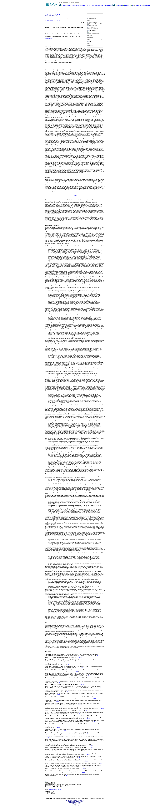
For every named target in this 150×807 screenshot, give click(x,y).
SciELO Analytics (92, 18)
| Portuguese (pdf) (98, 23)
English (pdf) (92, 23)
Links (97, 655)
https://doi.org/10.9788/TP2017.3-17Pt (52, 20)
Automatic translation (93, 32)
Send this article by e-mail (94, 33)
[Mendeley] (88, 41)
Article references (92, 27)
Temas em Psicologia (52, 14)
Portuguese (94, 22)
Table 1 (75, 195)
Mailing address (48, 38)
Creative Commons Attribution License (97, 798)
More (90, 41)
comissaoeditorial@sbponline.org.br (75, 805)
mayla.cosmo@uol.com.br (55, 789)
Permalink (91, 45)
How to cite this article (94, 28)
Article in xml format (93, 25)
